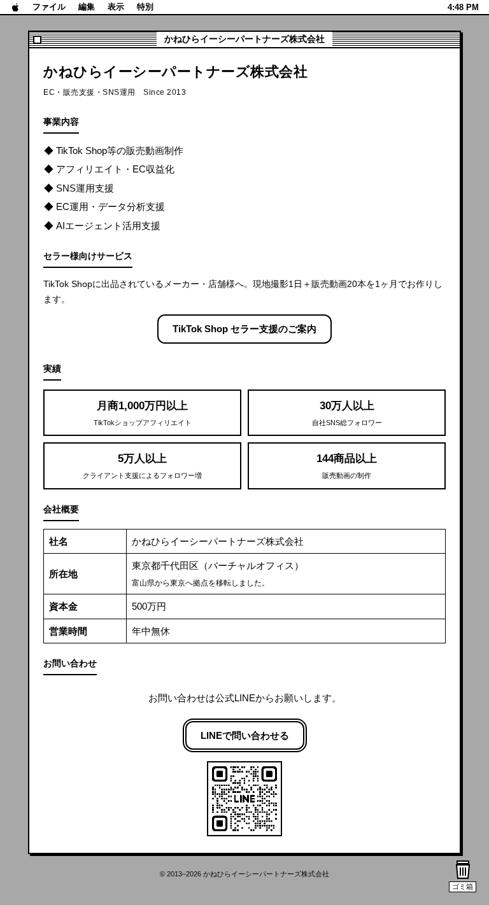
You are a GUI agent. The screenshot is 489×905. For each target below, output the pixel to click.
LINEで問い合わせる (245, 735)
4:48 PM (463, 7)
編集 (86, 6)
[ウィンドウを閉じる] (37, 40)
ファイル (49, 6)
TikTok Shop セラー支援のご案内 (244, 328)
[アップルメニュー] (15, 7)
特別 (145, 6)
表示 (116, 6)
